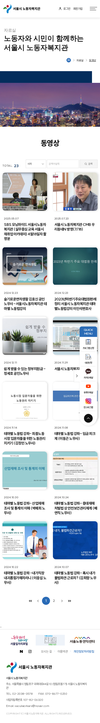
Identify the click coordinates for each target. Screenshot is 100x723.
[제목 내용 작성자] (36, 164)
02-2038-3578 (22, 693)
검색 (90, 163)
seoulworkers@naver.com (32, 706)
